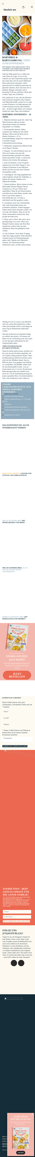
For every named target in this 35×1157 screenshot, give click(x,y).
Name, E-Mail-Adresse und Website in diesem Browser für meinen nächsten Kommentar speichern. (16, 732)
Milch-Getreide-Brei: (15, 570)
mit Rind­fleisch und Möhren (14, 618)
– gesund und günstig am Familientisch (16, 474)
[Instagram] (7, 976)
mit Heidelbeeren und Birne (13, 521)
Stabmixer (7, 404)
